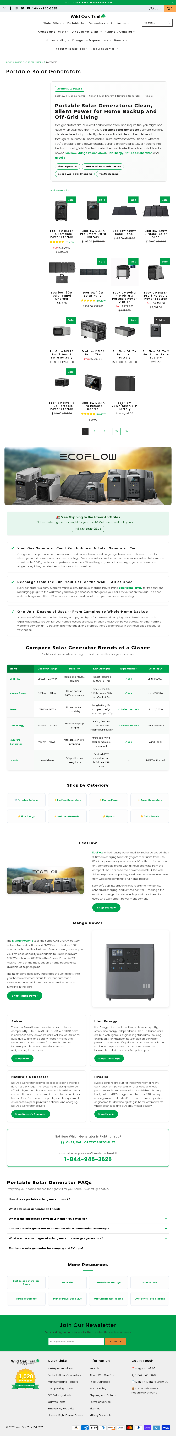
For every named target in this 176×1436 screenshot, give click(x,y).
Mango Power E (22, 940)
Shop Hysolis (106, 1114)
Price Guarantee (100, 1382)
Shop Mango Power (24, 995)
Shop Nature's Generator (31, 1114)
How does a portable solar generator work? (39, 1199)
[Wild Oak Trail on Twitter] (22, 8)
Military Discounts (101, 1415)
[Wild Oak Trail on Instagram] (16, 8)
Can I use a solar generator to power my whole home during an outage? (59, 1228)
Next (128, 431)
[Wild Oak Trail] (88, 16)
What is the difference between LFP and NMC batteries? (48, 1218)
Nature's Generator (138, 153)
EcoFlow (70, 153)
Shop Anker (22, 1058)
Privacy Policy (98, 1388)
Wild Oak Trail (24, 1427)
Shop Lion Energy (109, 1058)
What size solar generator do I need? (34, 1209)
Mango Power (87, 153)
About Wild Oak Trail (102, 1375)
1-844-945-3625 (44, 8)
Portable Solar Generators (64, 1375)
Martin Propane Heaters (63, 1382)
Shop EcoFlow (106, 907)
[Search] (168, 23)
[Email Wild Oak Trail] (4, 8)
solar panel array (130, 588)
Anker (102, 153)
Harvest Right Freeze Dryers (65, 1415)
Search (94, 1368)
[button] (54, 23)
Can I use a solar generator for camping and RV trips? (46, 1248)
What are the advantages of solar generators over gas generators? (56, 1238)
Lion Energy (115, 153)
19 (117, 431)
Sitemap (95, 1408)
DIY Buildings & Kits (59, 1395)
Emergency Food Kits (61, 1408)
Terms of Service (100, 1402)
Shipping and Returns (103, 1395)
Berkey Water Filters (60, 1368)
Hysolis (60, 158)
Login (157, 8)
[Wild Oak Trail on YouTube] (28, 8)
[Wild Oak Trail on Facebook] (10, 8)
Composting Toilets (60, 1388)
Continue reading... (60, 190)
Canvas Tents (56, 1402)
